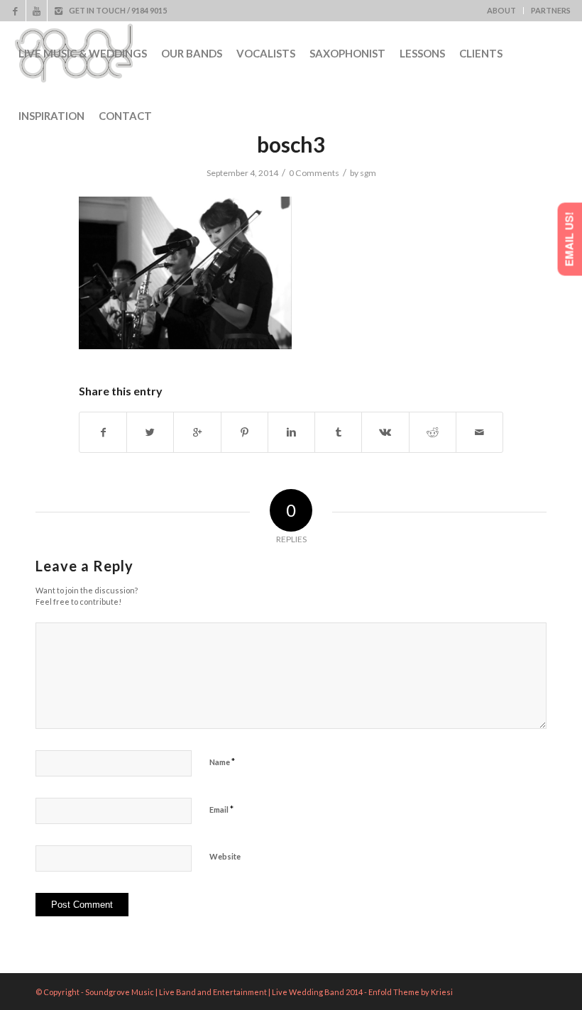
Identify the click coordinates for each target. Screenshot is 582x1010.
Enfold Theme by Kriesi (410, 992)
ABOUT (501, 10)
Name (222, 761)
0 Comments (314, 173)
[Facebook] (15, 10)
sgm (368, 173)
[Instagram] (58, 10)
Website (225, 856)
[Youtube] (36, 10)
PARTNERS (551, 10)
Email (221, 809)
